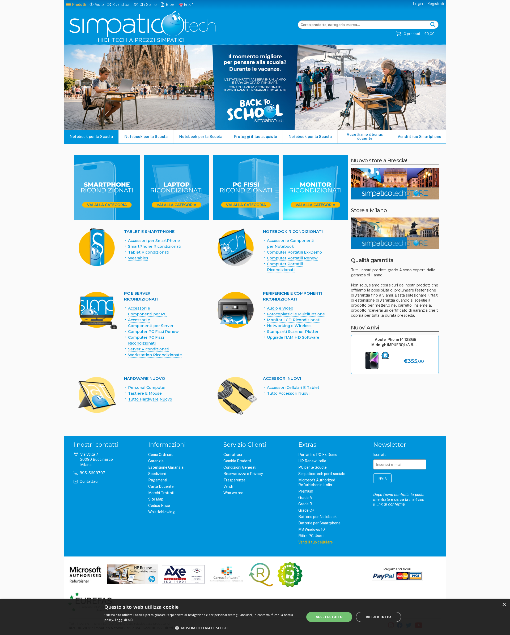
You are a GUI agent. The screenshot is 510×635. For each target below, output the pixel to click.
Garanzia (156, 461)
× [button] (504, 605)
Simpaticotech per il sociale (321, 474)
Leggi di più (124, 619)
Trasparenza (234, 480)
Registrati (435, 4)
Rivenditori (121, 4)
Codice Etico (159, 505)
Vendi (228, 486)
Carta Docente (161, 486)
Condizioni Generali (239, 467)
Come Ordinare (160, 455)
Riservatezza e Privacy (243, 474)
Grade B (305, 504)
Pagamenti (157, 480)
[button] (201, 628)
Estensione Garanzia (166, 467)
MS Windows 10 (311, 529)
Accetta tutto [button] (329, 617)
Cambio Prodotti (237, 461)
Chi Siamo (148, 4)
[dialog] (255, 617)
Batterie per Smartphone (319, 523)
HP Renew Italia (312, 461)
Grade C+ (306, 510)
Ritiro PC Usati (311, 536)
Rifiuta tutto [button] (378, 617)
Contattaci (89, 481)
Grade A (305, 497)
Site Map (155, 499)
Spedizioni (157, 474)
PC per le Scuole (312, 467)
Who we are (233, 493)
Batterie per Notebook (317, 517)
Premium (305, 491)
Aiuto (99, 4)
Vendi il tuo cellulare (315, 542)
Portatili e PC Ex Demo (317, 455)
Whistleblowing (161, 512)
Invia (382, 478)
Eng (187, 4)
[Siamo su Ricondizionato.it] (290, 575)
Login (418, 4)
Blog (170, 4)
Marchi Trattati (161, 493)
